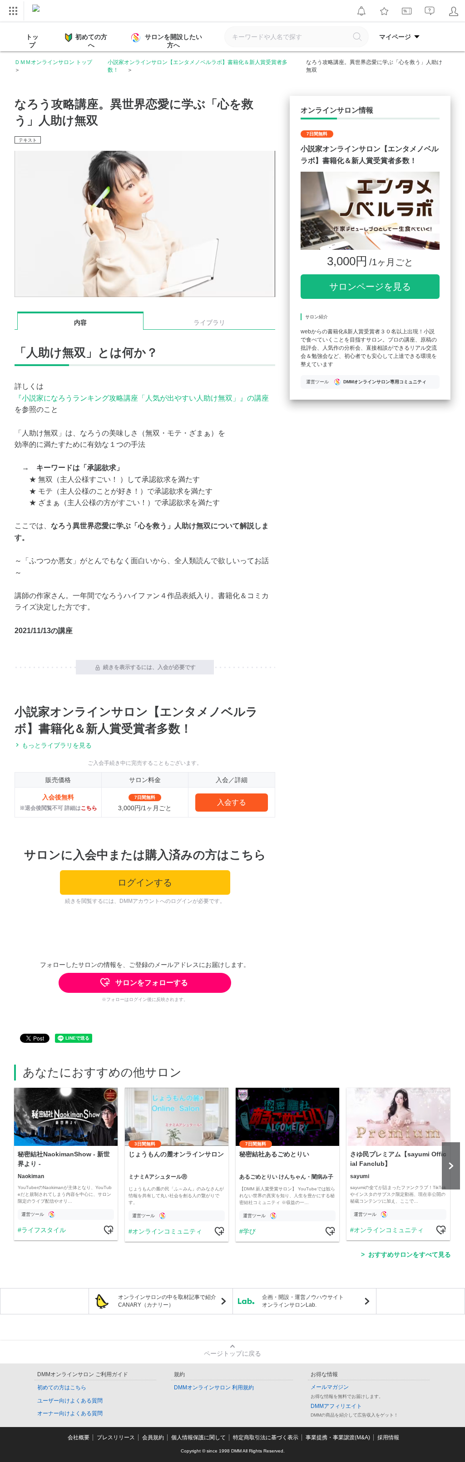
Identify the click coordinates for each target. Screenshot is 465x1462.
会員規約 (153, 1437)
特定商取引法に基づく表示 (265, 1437)
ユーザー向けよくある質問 (70, 1401)
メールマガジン (330, 1387)
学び (249, 1231)
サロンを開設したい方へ (173, 41)
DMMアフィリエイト (336, 1406)
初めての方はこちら (61, 1387)
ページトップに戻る (232, 1353)
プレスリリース (116, 1437)
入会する (231, 802)
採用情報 (388, 1437)
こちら (89, 808)
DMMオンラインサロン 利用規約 (214, 1387)
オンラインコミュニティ (167, 1231)
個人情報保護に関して (198, 1437)
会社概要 (78, 1437)
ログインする (145, 882)
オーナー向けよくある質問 (70, 1413)
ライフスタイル (43, 1230)
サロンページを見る (370, 287)
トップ (32, 41)
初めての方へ (91, 41)
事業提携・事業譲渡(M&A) (338, 1437)
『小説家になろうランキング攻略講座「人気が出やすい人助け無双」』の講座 (142, 398)
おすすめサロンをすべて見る (409, 1254)
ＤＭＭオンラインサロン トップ (53, 62)
